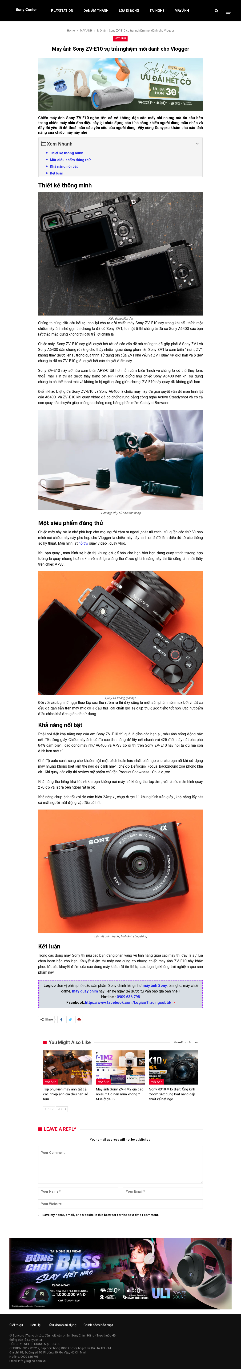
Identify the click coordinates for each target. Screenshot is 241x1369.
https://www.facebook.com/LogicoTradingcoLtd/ (128, 1002)
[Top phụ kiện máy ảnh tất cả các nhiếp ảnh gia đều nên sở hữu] (67, 1067)
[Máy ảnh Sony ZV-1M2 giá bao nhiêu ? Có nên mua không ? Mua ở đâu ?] (120, 1067)
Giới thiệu (16, 1325)
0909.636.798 (128, 997)
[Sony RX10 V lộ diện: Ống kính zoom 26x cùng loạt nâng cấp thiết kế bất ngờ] (173, 1067)
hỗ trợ (83, 543)
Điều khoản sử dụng (62, 1325)
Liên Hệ (35, 1325)
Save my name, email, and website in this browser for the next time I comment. (100, 1215)
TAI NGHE (156, 10)
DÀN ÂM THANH (96, 10)
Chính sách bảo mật (98, 1325)
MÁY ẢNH (182, 10)
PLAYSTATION (62, 10)
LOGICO (55, 1344)
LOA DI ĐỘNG (129, 10)
